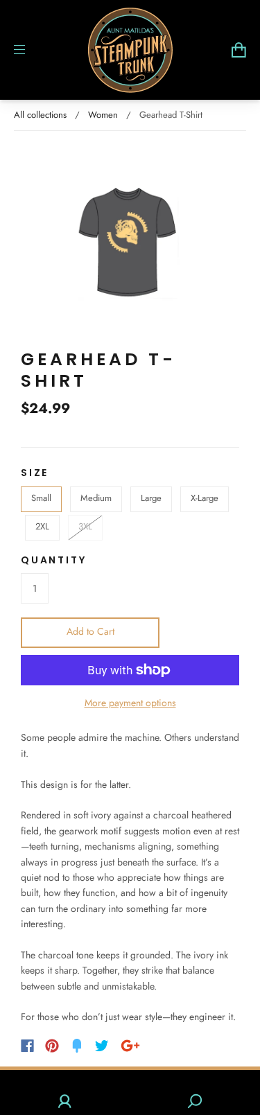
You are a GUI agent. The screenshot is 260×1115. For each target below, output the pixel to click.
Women (103, 114)
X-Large (204, 497)
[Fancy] (76, 1046)
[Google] (130, 1046)
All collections (40, 114)
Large (151, 497)
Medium (96, 497)
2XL (42, 526)
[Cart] (239, 50)
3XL (85, 526)
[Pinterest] (52, 1046)
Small (41, 497)
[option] (130, 240)
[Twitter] (101, 1046)
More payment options (130, 703)
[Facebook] (27, 1046)
